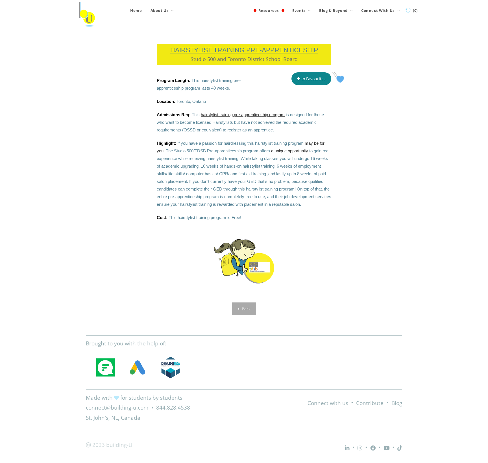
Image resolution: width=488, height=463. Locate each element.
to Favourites (313, 78)
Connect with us (328, 403)
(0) (415, 10)
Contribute (370, 403)
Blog (396, 403)
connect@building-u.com (117, 407)
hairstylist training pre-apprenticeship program (243, 114)
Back (245, 308)
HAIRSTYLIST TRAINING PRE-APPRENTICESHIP (244, 50)
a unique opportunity (289, 150)
